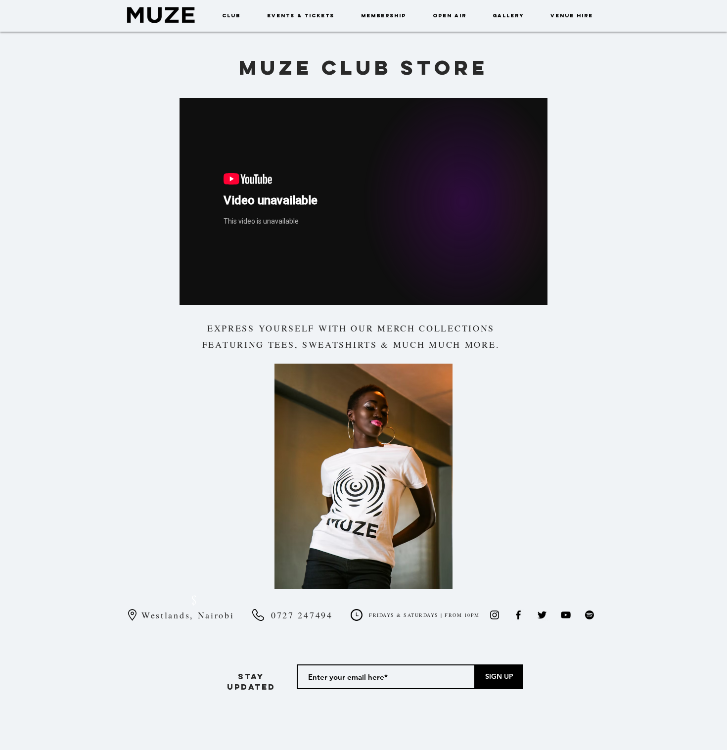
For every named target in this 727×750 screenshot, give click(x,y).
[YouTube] (566, 615)
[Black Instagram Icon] (494, 615)
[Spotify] (589, 615)
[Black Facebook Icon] (518, 615)
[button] (363, 476)
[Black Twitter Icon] (542, 615)
